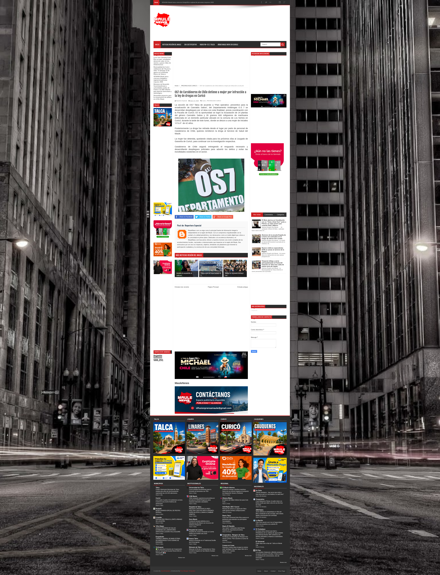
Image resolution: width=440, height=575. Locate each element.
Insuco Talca (193, 538)
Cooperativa (260, 499)
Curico (204, 100)
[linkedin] (280, 2)
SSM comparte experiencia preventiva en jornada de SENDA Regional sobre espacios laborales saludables (202, 500)
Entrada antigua (242, 287)
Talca (157, 487)
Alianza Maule (227, 498)
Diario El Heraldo (228, 526)
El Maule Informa (228, 487)
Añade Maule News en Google (228, 44)
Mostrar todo (181, 557)
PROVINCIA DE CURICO (214, 100)
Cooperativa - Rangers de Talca (233, 535)
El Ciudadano (260, 529)
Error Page (281, 571)
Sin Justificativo (190, 44)
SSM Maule (193, 496)
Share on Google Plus (224, 217)
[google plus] (284, 2)
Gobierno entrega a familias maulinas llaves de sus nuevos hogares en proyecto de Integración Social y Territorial (235, 491)
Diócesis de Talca (195, 547)
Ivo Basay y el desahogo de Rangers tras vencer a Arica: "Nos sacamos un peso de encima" (235, 538)
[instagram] (275, 2)
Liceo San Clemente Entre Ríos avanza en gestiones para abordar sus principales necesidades (235, 519)
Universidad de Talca (196, 487)
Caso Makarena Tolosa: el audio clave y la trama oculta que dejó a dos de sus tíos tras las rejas (269, 503)
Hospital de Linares (196, 530)
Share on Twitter (205, 217)
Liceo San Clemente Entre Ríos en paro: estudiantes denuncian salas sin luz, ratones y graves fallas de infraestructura (162, 61)
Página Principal (213, 287)
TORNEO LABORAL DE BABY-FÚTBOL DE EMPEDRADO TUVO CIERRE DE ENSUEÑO (168, 540)
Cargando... (255, 310)
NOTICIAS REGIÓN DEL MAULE (171, 44)
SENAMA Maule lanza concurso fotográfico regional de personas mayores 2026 (161, 79)
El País (258, 550)
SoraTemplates (165, 571)
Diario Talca (226, 515)
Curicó (158, 498)
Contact (273, 571)
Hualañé (158, 509)
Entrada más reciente (182, 287)
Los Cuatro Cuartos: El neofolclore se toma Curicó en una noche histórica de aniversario (169, 501)
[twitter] (266, 2)
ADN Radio (259, 510)
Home (259, 571)
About (266, 571)
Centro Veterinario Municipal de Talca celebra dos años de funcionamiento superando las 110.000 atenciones (167, 491)
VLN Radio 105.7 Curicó (230, 507)
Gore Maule (193, 519)
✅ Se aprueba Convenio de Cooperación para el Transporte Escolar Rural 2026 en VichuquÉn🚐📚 (169, 551)
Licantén (159, 517)
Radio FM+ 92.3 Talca (207, 44)
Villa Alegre (160, 526)
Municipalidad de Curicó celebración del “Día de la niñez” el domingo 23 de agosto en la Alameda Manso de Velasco (162, 70)
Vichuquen (159, 547)
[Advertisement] (244, 25)
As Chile (259, 490)
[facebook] (261, 2)
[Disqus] (211, 320)
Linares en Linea (228, 545)
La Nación (259, 520)
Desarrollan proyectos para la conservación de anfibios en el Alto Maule (185, 2)
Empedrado (160, 537)
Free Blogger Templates (187, 571)
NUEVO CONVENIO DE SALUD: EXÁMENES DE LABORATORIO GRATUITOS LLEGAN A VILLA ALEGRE (168, 530)
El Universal (260, 541)
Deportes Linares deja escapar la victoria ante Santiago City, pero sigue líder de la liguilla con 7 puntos (235, 549)
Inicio (157, 44)
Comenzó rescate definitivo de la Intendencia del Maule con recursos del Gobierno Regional (201, 523)
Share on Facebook (186, 217)
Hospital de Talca (195, 507)
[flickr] (270, 2)
